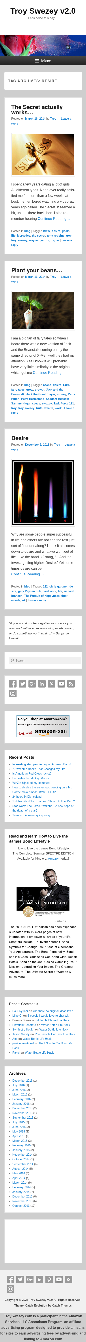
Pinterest (51, 684)
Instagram (13, 693)
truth (39, 408)
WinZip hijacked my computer (31, 782)
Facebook (13, 684)
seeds (36, 403)
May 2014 (18, 1173)
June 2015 (19, 1127)
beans (47, 385)
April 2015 (18, 1136)
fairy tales (17, 389)
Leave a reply (37, 600)
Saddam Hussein (57, 398)
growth (39, 389)
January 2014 (21, 1192)
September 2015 (22, 1117)
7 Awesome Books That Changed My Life (38, 769)
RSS (71, 684)
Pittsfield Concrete (24, 1025)
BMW (46, 231)
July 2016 (18, 1085)
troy (68, 235)
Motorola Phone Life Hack (52, 1020)
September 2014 (22, 1164)
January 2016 (21, 1103)
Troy (53, 118)
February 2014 (21, 1187)
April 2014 (18, 1178)
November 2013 (22, 1201)
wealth (48, 408)
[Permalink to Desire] (43, 528)
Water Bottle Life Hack (55, 1025)
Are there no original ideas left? (53, 1011)
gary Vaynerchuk (29, 591)
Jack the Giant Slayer (40, 394)
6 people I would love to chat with (49, 1015)
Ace (14, 1038)
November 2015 (22, 1113)
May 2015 (18, 1131)
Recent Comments (23, 1003)
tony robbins (55, 235)
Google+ (32, 684)
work (58, 408)
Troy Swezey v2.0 (43, 10)
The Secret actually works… (37, 109)
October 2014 (21, 1159)
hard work (49, 591)
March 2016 (19, 1094)
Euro (66, 385)
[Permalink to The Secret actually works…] (43, 178)
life (13, 235)
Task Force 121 (64, 403)
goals (65, 231)
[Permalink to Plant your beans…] (43, 332)
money (61, 394)
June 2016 (19, 1090)
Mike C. (17, 1015)
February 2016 (21, 1099)
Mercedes (23, 235)
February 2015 (21, 1145)
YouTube (61, 684)
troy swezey (19, 240)
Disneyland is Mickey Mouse (30, 778)
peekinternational (23, 1043)
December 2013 (22, 1196)
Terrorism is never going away (31, 815)
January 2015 (21, 1150)
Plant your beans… (36, 270)
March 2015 (19, 1140)
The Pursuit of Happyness (42, 595)
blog (27, 231)
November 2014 (22, 1154)
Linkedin (42, 684)
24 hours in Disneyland (26, 796)
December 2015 (22, 1108)
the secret (38, 235)
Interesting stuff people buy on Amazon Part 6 (41, 764)
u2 (23, 600)
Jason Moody (21, 1034)
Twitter (22, 684)
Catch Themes (62, 1305)
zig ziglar (52, 240)
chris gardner (58, 586)
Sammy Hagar (20, 403)
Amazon (54, 858)
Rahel (16, 1052)
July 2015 (18, 1122)
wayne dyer (37, 240)
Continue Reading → (54, 219)
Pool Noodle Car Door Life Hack (55, 1034)
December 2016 (22, 1080)
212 (45, 586)
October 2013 (21, 1205)
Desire (19, 438)
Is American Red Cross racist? (31, 773)
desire (56, 231)
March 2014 (19, 1182)
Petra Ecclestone (32, 398)
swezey (47, 403)
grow (29, 389)
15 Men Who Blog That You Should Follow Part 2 (43, 801)
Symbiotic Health (23, 1029)
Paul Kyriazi (20, 1011)
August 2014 (20, 1168)
